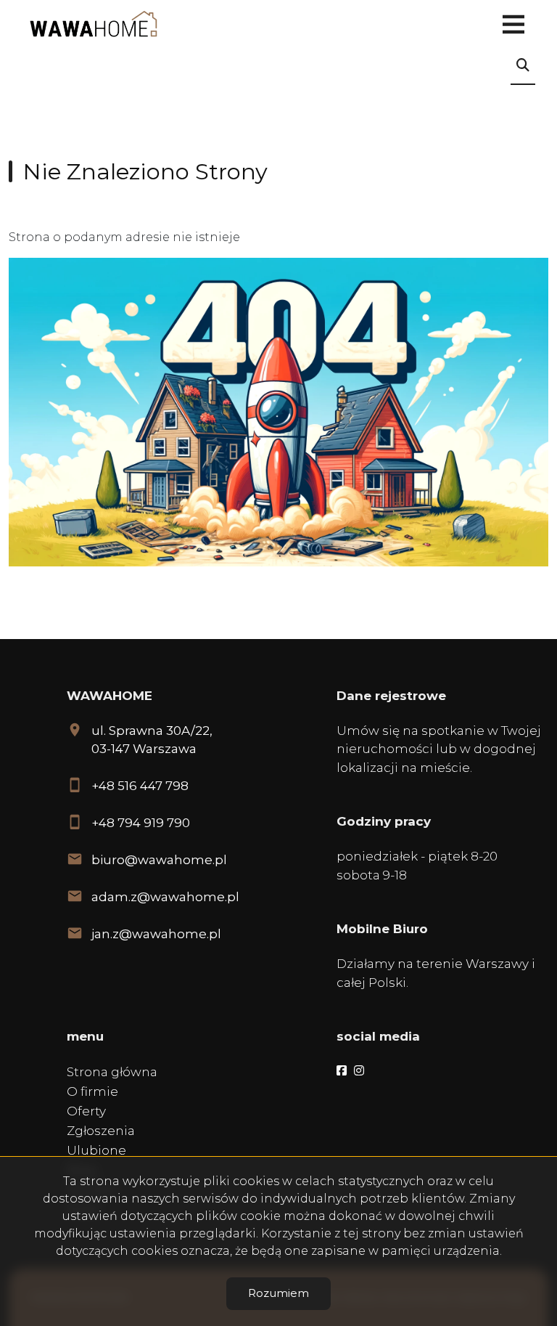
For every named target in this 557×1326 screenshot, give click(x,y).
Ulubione (96, 1150)
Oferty (86, 1111)
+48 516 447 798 (140, 785)
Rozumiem (278, 1293)
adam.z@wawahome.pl (165, 897)
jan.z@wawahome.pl (156, 934)
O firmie (92, 1091)
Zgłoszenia (101, 1130)
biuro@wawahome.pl (159, 860)
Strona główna (112, 1072)
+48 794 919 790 (140, 822)
